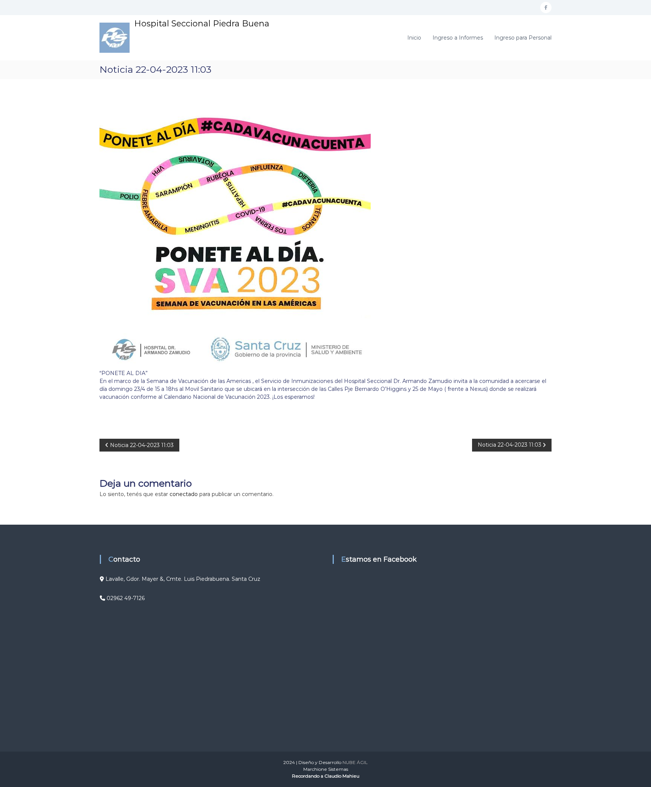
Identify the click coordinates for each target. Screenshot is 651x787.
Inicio (414, 37)
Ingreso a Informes (457, 37)
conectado (184, 494)
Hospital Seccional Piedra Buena (201, 23)
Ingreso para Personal (523, 37)
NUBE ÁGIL (355, 762)
